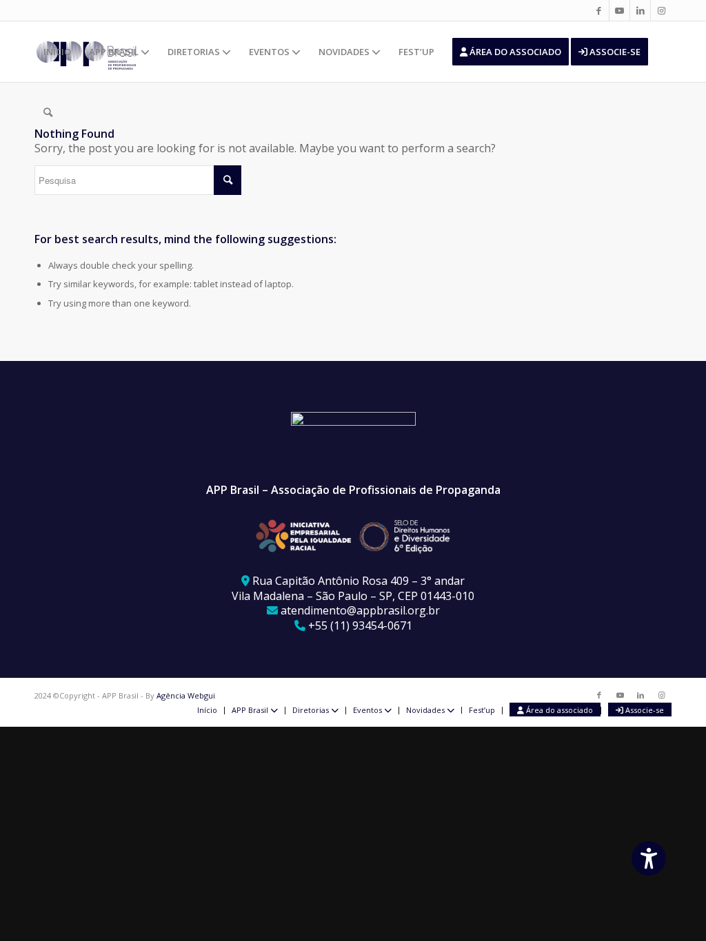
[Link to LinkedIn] (640, 10)
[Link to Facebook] (599, 10)
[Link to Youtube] (619, 10)
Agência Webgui (186, 695)
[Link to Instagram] (661, 10)
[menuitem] (57, 51)
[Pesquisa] (47, 112)
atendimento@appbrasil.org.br (360, 610)
